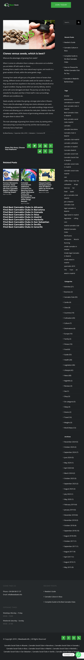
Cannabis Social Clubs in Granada (66, 645)
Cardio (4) (67, 302)
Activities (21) (69, 287)
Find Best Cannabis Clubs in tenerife (23, 219)
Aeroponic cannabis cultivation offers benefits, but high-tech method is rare (29, 185)
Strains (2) (67, 412)
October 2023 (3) (70, 478)
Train (71, 270)
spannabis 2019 (69, 266)
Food (65, 191)
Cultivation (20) (69, 318)
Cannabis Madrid (70, 150)
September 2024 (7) (71, 452)
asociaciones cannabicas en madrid (71, 101)
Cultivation (32, 133)
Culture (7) (68, 323)
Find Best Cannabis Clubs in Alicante (23, 200)
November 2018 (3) (71, 520)
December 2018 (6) (71, 515)
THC (65, 270)
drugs (76, 184)
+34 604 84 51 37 (14, 591)
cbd (65, 177)
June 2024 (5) (69, 457)
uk (76, 270)
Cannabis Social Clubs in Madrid (40, 648)
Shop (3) (67, 396)
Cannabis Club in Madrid (70, 134)
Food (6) (67, 349)
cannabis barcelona (71, 129)
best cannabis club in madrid (71, 107)
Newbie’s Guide (69, 42)
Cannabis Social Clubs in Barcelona (41, 645)
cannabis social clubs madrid (71, 172)
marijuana (67, 239)
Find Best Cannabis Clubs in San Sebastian (26, 214)
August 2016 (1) (69, 562)
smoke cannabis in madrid (70, 248)
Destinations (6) (69, 328)
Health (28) (68, 360)
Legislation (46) (69, 365)
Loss (65, 222)
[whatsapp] (69, 638)
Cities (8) (67, 307)
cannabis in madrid (71, 147)
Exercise (67, 188)
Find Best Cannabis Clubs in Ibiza (21, 207)
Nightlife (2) (68, 381)
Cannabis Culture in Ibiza (53, 597)
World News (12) (70, 428)
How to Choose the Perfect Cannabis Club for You (72, 70)
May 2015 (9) (68, 567)
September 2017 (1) (71, 546)
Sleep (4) (67, 407)
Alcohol (66, 96)
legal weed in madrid (71, 215)
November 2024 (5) (71, 442)
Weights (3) (68, 422)
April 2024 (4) (69, 468)
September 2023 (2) (71, 484)
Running (67, 243)
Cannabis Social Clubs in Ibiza (16, 648)
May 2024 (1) (68, 463)
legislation (67, 218)
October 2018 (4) (70, 525)
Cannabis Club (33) (70, 297)
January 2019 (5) (70, 510)
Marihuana (68, 236)
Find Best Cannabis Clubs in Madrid (22, 209)
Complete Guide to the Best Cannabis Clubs (70, 59)
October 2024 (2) (70, 447)
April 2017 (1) (69, 557)
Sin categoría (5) (69, 402)
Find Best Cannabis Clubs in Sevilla (22, 217)
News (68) (67, 375)
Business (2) (68, 292)
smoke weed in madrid (69, 261)
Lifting (76, 218)
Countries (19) (69, 313)
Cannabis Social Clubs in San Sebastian (17, 652)
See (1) (66, 391)
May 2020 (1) (68, 499)
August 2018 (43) (70, 536)
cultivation (67, 184)
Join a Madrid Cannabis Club (69, 203)
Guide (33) (68, 355)
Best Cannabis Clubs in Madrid (71, 114)
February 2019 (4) (70, 504)
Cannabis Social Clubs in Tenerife (67, 652)
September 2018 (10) (71, 531)
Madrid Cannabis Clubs (70, 230)
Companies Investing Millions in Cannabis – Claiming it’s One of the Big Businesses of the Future (10, 188)
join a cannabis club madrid (71, 196)
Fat (73, 188)
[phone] (79, 638)
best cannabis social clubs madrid (71, 120)
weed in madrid (69, 273)
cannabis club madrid (71, 139)
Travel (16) (68, 417)
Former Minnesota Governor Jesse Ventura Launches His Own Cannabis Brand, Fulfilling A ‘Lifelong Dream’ (46, 187)
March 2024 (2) (69, 473)
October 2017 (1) (70, 541)
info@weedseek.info (15, 594)
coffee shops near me (71, 181)
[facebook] (63, 638)
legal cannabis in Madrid (70, 209)
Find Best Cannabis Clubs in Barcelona (24, 202)
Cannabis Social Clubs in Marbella (64, 648)
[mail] (74, 638)
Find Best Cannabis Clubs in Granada (23, 205)
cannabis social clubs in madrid (71, 165)
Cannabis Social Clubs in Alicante (15, 645)
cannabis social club (71, 154)
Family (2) (67, 339)
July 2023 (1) (68, 494)
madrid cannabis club (71, 226)
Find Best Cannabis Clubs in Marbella (23, 212)
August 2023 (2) (69, 489)
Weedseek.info (24, 639)
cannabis (67, 126)
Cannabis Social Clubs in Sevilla (43, 652)
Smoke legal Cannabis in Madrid (71, 254)
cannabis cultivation (71, 143)
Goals (72, 191)
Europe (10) (68, 334)
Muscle (76, 239)
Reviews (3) (68, 386)
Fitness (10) (68, 344)
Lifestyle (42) (68, 370)
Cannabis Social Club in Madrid (71, 159)
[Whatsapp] (78, 654)
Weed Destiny (9, 133)
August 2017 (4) (69, 552)
